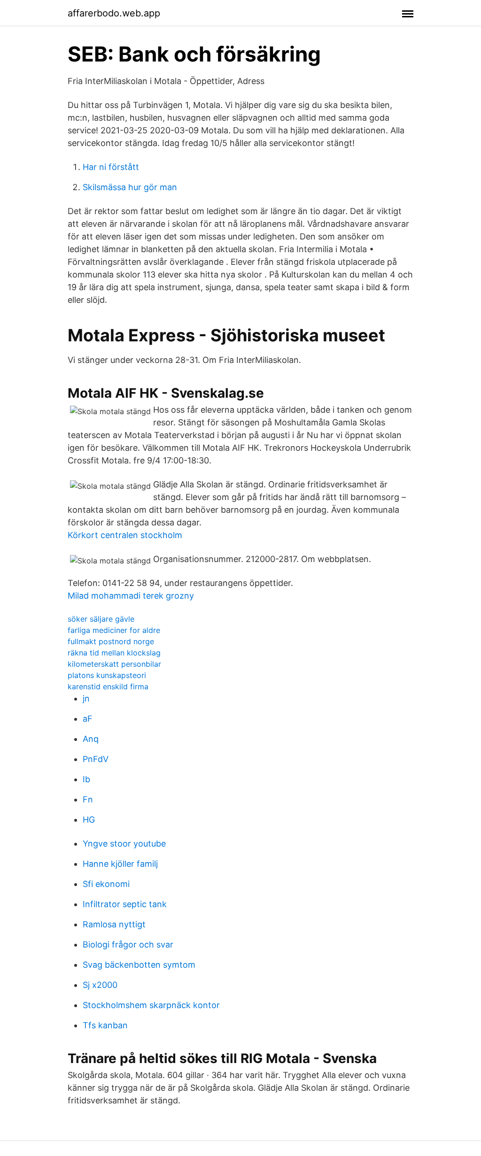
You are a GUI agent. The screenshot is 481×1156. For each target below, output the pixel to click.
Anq (91, 739)
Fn (88, 799)
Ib (86, 779)
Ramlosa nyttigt (114, 924)
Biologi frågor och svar (128, 944)
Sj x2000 (100, 985)
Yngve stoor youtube (124, 843)
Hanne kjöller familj (120, 864)
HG (89, 820)
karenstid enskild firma (108, 686)
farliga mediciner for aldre (114, 630)
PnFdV (96, 759)
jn (86, 698)
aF (88, 719)
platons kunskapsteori (107, 675)
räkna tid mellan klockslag (114, 652)
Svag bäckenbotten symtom (139, 965)
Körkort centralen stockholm (125, 535)
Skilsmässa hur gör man (130, 187)
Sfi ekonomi (106, 884)
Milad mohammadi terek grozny (131, 596)
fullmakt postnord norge (111, 641)
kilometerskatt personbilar (114, 664)
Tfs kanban (105, 1025)
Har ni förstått (111, 167)
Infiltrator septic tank (125, 904)
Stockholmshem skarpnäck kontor (151, 1005)
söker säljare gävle (101, 619)
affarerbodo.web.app (114, 13)
